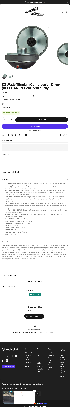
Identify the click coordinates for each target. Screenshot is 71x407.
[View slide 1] (33, 336)
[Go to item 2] (11, 76)
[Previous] (2, 2)
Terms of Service (62, 356)
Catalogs (51, 355)
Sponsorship (52, 370)
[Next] (67, 2)
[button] (34, 391)
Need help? (64, 135)
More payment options (34, 130)
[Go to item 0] (4, 76)
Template (51, 358)
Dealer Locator (39, 363)
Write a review (34, 294)
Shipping (4, 99)
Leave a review (39, 358)
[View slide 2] (35, 336)
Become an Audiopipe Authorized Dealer (40, 369)
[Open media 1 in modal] (48, 26)
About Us (39, 353)
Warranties (63, 360)
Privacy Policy (62, 363)
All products (28, 353)
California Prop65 (63, 375)
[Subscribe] (37, 394)
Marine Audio (27, 358)
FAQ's (50, 367)
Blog (38, 355)
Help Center (51, 353)
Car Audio (28, 355)
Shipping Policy (62, 371)
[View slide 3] (37, 336)
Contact (50, 365)
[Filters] (3, 286)
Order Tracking (50, 361)
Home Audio (27, 365)
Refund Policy (62, 367)
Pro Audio (28, 362)
